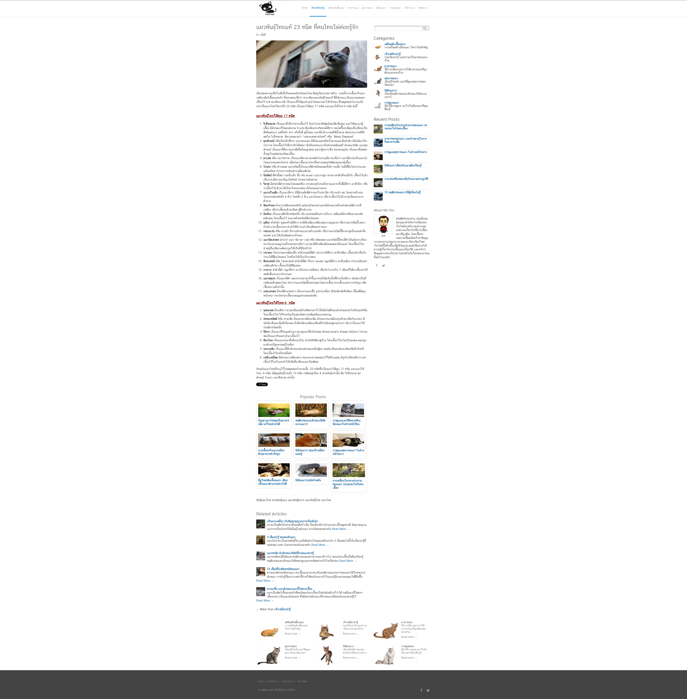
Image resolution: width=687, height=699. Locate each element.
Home (304, 7)
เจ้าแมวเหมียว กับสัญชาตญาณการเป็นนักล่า (292, 521)
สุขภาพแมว (367, 7)
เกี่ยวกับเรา (409, 7)
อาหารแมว (353, 7)
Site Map (302, 681)
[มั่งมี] (383, 233)
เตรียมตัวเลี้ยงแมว (336, 7)
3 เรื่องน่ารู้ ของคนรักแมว (281, 537)
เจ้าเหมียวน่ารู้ (317, 7)
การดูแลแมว (395, 7)
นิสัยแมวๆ (381, 7)
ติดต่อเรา (423, 7)
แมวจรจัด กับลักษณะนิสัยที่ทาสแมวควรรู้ (290, 553)
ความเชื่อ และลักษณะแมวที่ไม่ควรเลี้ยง (289, 589)
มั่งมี (262, 34)
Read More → (341, 529)
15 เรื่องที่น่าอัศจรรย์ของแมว (283, 569)
